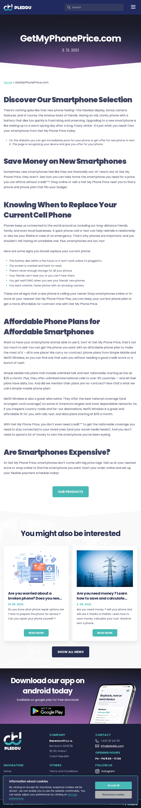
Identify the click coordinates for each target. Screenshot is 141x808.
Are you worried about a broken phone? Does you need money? (35, 596)
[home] (17, 7)
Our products (70, 492)
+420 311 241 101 (110, 741)
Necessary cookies (113, 794)
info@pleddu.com (112, 746)
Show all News (70, 652)
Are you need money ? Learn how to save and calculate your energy (102, 596)
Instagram (108, 771)
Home (8, 82)
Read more (36, 633)
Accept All (113, 785)
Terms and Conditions (63, 771)
